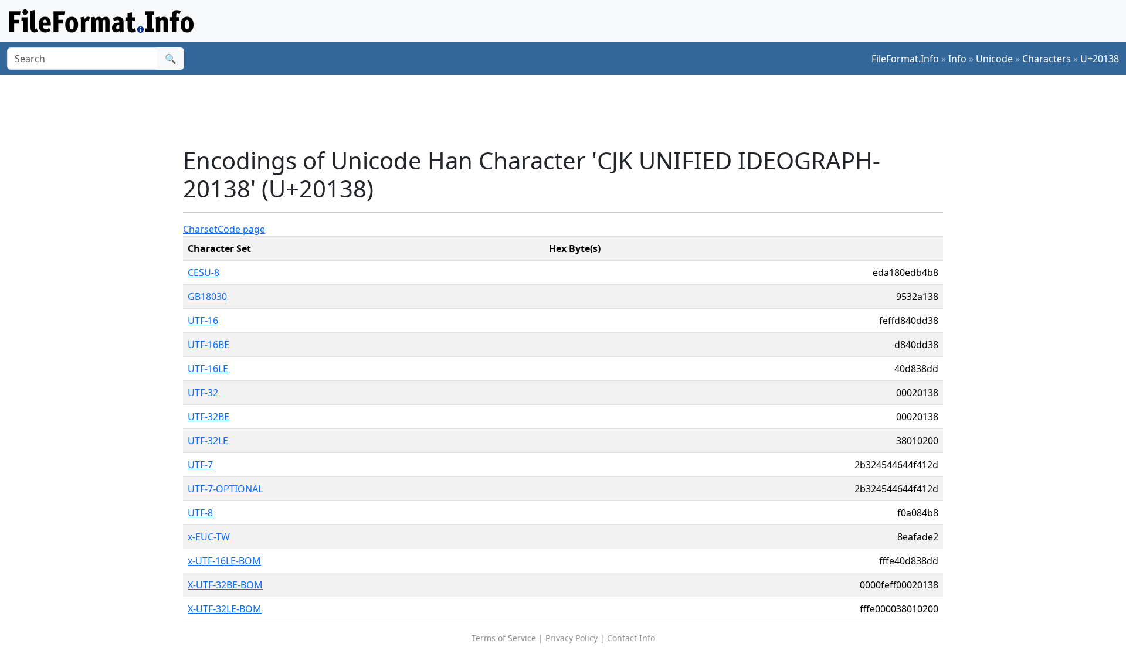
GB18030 (207, 296)
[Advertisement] (570, 110)
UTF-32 (203, 392)
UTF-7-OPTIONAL (225, 488)
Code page (241, 229)
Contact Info (631, 637)
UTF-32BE (208, 416)
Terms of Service (504, 637)
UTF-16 (203, 320)
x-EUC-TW (209, 536)
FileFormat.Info (905, 58)
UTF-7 (200, 464)
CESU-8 (203, 272)
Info (957, 58)
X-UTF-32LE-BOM (225, 608)
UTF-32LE (208, 440)
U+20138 (1099, 58)
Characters (1046, 58)
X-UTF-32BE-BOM (225, 584)
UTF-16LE (208, 368)
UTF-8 (200, 512)
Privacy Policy (571, 637)
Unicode (994, 58)
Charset (200, 229)
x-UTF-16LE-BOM (224, 560)
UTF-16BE (208, 344)
